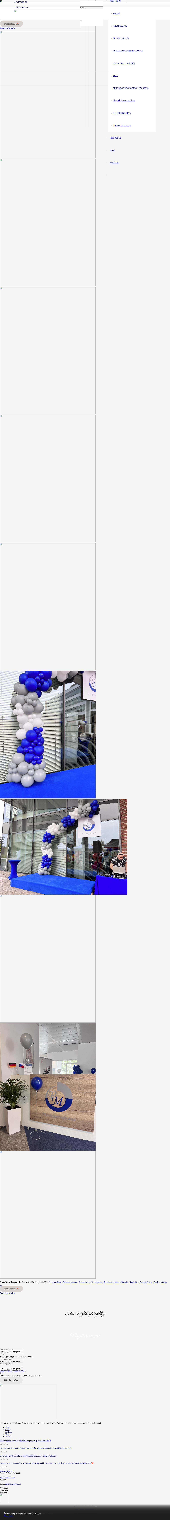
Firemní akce (8, 1516)
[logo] (47, 28)
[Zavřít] (81, 20)
